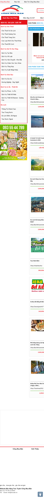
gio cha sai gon (20, 485)
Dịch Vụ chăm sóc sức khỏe (11, 63)
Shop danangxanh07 (37, 306)
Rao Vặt (17, 2)
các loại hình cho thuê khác (11, 41)
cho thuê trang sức (8, 37)
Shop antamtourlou (36, 266)
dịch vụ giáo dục (7, 75)
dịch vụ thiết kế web (9, 94)
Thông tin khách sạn (9, 109)
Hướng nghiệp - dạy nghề (10, 82)
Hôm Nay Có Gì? (29, 18)
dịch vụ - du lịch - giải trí (11, 22)
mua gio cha (10, 485)
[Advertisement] (22, 182)
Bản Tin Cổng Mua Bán (31, 2)
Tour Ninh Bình (34, 260)
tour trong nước (7, 112)
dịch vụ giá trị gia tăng (9, 49)
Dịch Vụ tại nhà (7, 53)
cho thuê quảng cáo (9, 34)
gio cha (2, 485)
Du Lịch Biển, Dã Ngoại (9, 116)
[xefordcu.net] (13, 142)
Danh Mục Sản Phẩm (10, 18)
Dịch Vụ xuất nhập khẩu (10, 70)
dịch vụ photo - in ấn (9, 91)
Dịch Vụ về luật (7, 56)
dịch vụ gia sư (7, 79)
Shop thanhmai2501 (36, 388)
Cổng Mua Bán (5, 2)
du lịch (3, 105)
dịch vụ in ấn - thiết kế (9, 87)
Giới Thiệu (35, 449)
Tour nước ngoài (7, 119)
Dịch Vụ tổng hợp (8, 66)
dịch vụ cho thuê (7, 26)
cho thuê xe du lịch (9, 31)
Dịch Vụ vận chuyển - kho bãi (12, 60)
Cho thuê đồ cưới (8, 44)
